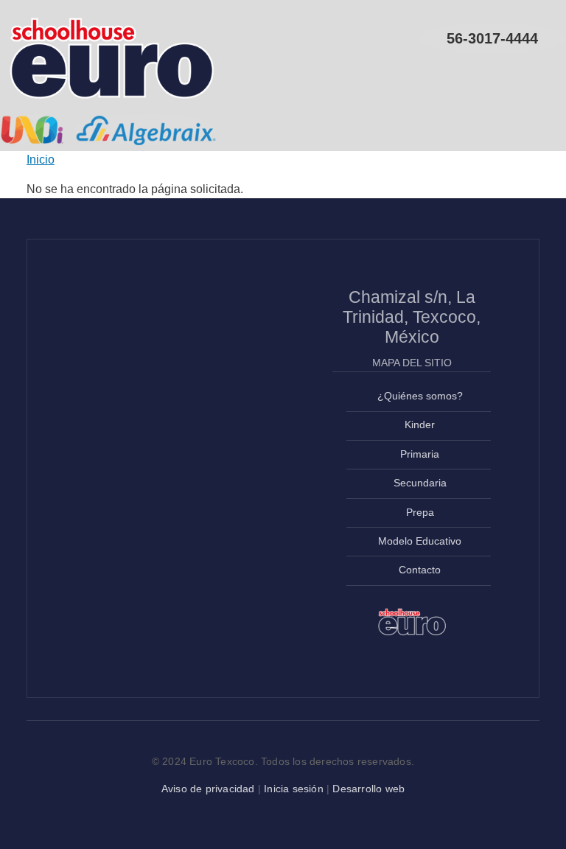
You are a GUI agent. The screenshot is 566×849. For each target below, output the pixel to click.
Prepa (420, 512)
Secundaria (420, 483)
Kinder (420, 424)
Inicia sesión (294, 788)
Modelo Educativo (419, 541)
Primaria (419, 454)
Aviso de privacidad (208, 788)
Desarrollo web (368, 788)
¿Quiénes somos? (420, 396)
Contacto (420, 570)
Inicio (41, 159)
